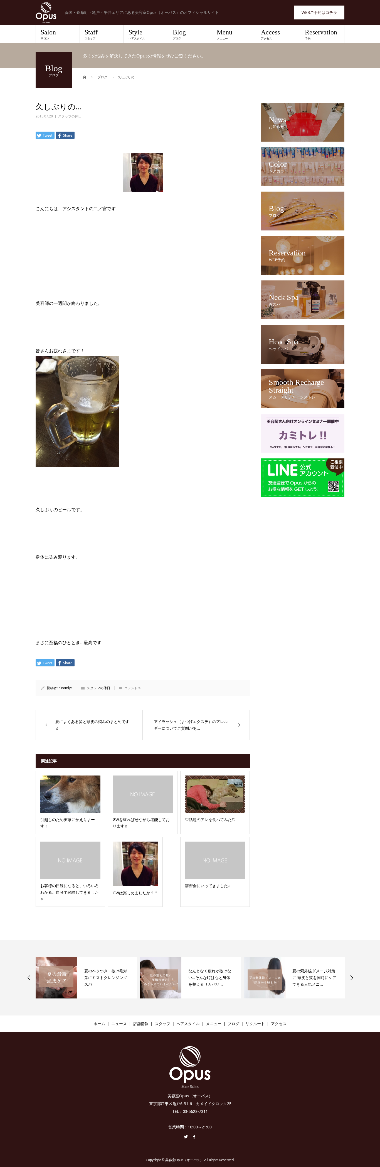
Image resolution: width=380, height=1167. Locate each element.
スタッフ (162, 1023)
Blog (179, 34)
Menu (224, 34)
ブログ (233, 1023)
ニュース (119, 1023)
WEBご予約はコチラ (319, 12)
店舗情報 (141, 1023)
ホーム (99, 1023)
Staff (91, 34)
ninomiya (65, 688)
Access (270, 34)
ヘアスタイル (188, 1023)
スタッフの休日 (70, 116)
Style (137, 34)
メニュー (213, 1023)
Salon (48, 34)
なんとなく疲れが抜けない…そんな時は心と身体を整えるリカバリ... (106, 977)
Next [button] (351, 977)
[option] (86, 977)
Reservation (321, 34)
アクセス (279, 1023)
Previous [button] (29, 977)
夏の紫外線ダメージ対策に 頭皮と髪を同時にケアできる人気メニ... (211, 977)
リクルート (255, 1023)
